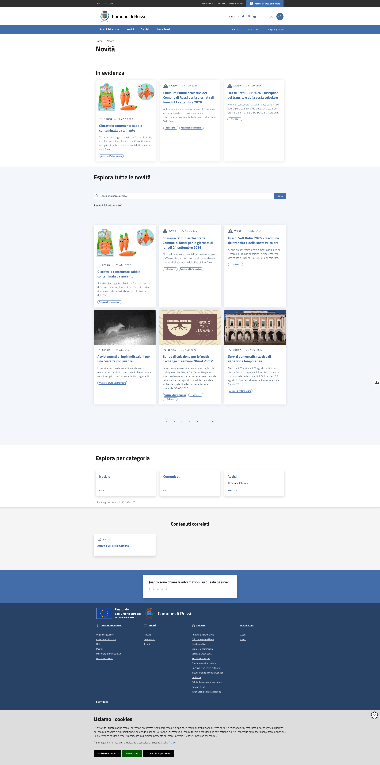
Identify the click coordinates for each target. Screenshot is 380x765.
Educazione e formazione (204, 663)
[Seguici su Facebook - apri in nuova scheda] (242, 16)
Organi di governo (105, 634)
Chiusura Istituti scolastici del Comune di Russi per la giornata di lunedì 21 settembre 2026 (188, 97)
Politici (99, 649)
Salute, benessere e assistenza (207, 682)
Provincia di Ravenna (105, 3)
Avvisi (232, 476)
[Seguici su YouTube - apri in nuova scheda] (254, 16)
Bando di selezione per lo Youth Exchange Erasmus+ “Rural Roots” (188, 358)
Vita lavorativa (199, 644)
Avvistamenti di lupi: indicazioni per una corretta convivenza (123, 358)
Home (99, 41)
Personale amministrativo (108, 653)
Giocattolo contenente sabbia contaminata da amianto (120, 128)
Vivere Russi (247, 625)
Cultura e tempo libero (203, 639)
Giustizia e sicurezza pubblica (206, 668)
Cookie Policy (168, 742)
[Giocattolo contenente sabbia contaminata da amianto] (126, 97)
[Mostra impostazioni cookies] (377, 382)
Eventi (243, 639)
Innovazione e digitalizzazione (206, 691)
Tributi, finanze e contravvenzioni (208, 672)
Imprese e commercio (202, 649)
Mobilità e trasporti (201, 658)
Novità (152, 625)
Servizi (200, 625)
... (206, 422)
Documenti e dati (104, 658)
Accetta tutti (132, 753)
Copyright (102, 702)
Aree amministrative (106, 639)
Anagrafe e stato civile (203, 634)
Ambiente (196, 677)
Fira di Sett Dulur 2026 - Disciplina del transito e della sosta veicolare (252, 95)
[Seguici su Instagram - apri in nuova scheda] (248, 16)
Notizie (104, 476)
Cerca (280, 195)
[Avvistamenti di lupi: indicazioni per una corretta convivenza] (125, 327)
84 (214, 422)
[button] (280, 16)
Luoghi (243, 634)
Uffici (98, 644)
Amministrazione (111, 625)
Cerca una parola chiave (114, 196)
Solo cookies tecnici (107, 753)
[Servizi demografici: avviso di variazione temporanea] (255, 327)
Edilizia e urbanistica (202, 653)
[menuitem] (109, 29)
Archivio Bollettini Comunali (113, 546)
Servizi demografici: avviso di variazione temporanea (249, 358)
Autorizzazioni (198, 687)
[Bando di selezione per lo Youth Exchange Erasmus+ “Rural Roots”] (190, 327)
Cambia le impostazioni (159, 753)
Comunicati (171, 476)
